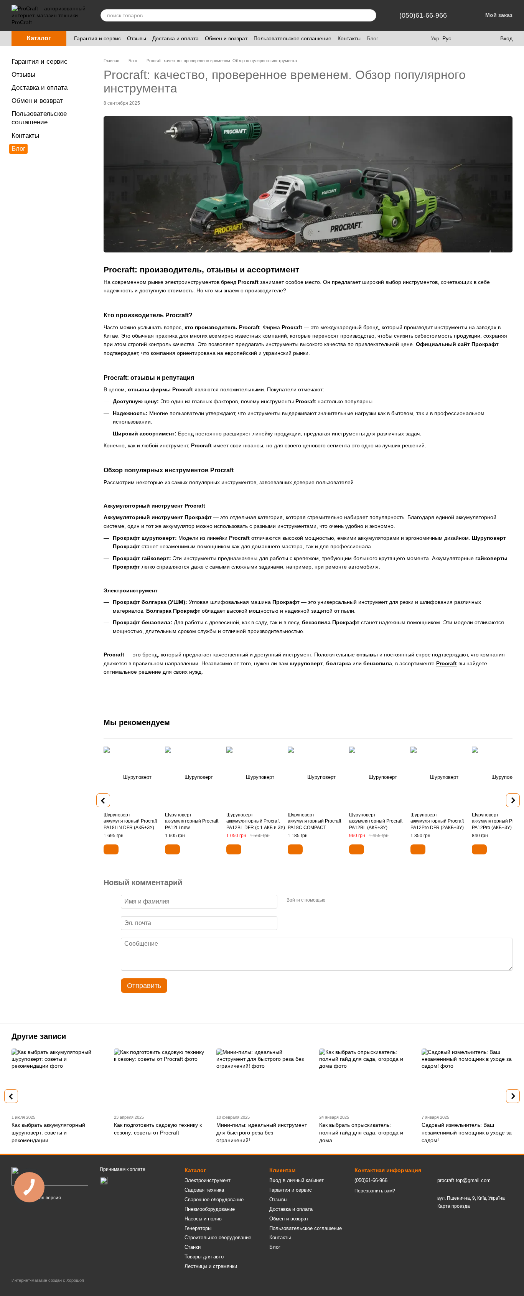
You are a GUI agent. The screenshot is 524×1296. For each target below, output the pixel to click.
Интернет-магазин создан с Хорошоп (48, 1280)
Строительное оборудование (218, 1237)
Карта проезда (453, 1206)
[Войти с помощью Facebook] (333, 900)
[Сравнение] (462, 38)
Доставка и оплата (175, 38)
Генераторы (198, 1228)
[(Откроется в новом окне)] (103, 1180)
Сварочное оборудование (214, 1199)
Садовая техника (204, 1190)
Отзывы (136, 38)
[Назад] (103, 800)
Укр (435, 38)
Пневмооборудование (210, 1209)
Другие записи (39, 1036)
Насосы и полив (203, 1219)
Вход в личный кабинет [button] (296, 1180)
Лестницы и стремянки (211, 1266)
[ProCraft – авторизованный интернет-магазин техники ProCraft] (50, 1176)
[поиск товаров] (370, 15)
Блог (372, 38)
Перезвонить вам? (374, 1191)
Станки (193, 1247)
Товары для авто (204, 1257)
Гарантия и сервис (97, 38)
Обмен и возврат (226, 38)
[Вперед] (513, 800)
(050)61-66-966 (423, 15)
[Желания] (478, 38)
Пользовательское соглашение (292, 38)
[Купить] (111, 849)
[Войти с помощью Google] (346, 900)
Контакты (349, 38)
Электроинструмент (208, 1180)
